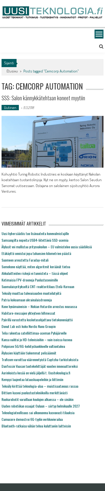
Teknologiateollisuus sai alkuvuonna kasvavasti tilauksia (38, 412)
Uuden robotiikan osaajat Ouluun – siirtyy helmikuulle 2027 (41, 406)
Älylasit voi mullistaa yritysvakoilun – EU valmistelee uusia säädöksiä (47, 246)
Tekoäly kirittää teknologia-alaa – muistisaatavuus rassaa (40, 386)
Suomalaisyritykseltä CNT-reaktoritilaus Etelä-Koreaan (38, 286)
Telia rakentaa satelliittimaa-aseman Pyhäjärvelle (34, 333)
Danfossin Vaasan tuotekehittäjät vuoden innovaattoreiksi (40, 366)
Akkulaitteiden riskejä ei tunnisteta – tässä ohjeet (35, 273)
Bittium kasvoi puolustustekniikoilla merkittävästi (35, 392)
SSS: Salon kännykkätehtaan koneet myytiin (43, 98)
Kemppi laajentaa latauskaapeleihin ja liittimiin (32, 379)
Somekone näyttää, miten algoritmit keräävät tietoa (36, 266)
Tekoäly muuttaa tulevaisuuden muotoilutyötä (31, 293)
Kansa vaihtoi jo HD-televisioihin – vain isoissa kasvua (37, 339)
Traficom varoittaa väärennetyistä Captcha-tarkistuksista (40, 359)
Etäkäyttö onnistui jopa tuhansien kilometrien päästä (36, 253)
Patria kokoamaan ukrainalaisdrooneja (27, 299)
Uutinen (10, 107)
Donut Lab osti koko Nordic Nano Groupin (29, 326)
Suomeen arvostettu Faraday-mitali (25, 260)
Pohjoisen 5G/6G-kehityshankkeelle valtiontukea (33, 346)
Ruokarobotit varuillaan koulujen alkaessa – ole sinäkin (37, 399)
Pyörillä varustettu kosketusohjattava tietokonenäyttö (37, 319)
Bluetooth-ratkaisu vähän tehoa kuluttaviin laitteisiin (36, 425)
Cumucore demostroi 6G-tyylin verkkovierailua (32, 419)
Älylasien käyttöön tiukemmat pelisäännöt (29, 352)
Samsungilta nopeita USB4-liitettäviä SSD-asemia (35, 240)
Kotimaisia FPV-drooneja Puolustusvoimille (30, 280)
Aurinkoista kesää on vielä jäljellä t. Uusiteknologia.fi (36, 372)
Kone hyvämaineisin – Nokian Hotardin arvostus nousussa (39, 306)
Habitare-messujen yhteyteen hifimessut (28, 313)
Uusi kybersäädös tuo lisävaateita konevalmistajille (35, 233)
